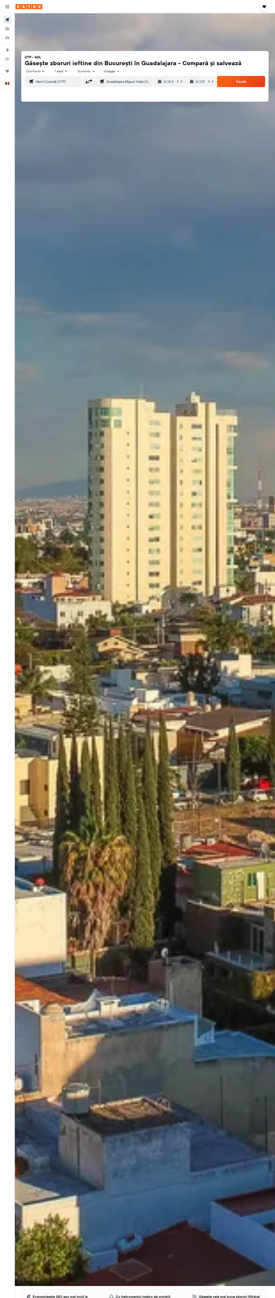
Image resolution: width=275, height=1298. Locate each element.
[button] (7, 6)
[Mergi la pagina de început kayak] (28, 6)
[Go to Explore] (7, 50)
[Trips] (7, 71)
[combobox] (36, 71)
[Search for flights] (7, 19)
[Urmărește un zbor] (7, 59)
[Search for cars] (7, 37)
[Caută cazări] (7, 28)
